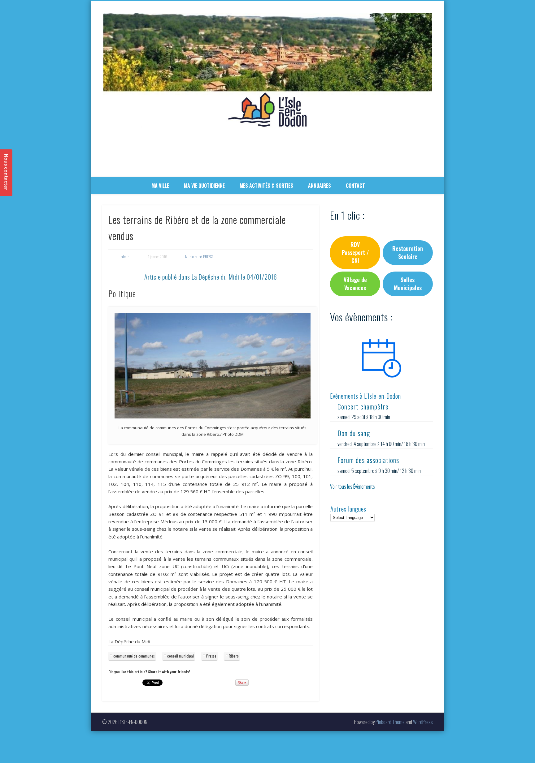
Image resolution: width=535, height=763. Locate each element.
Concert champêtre (363, 406)
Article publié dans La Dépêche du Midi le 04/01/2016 (210, 276)
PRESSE (208, 256)
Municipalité (193, 256)
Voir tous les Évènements (352, 486)
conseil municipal (180, 655)
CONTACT (355, 185)
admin (125, 256)
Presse (211, 655)
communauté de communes (134, 655)
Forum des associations (368, 460)
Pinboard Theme (390, 722)
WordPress (423, 722)
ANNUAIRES (319, 185)
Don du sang (353, 433)
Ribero (234, 655)
